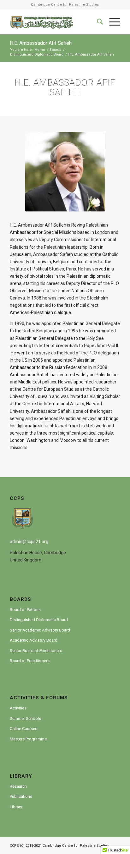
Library (16, 806)
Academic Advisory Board (33, 640)
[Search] (97, 21)
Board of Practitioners (30, 660)
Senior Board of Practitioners (36, 650)
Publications (21, 796)
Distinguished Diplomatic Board (39, 619)
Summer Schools (25, 718)
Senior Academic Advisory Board (40, 630)
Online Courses (23, 728)
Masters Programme (28, 739)
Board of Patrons (25, 609)
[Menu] (111, 21)
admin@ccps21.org (29, 541)
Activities (18, 708)
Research (18, 786)
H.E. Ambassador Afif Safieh (41, 43)
